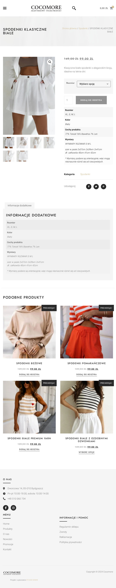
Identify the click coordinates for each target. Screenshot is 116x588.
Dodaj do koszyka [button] (29, 375)
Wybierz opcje (87, 452)
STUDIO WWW (32, 580)
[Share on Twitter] (96, 186)
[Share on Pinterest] (103, 186)
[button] (5, 8)
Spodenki (83, 28)
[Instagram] (13, 508)
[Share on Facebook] (88, 186)
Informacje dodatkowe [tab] (19, 205)
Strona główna (69, 28)
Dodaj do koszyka (91, 100)
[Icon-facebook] (5, 508)
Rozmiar (70, 82)
